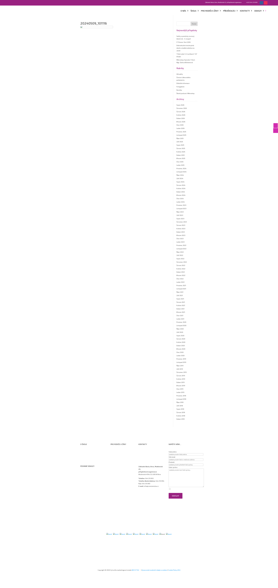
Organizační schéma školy (91, 452)
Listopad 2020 (181, 325)
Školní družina (117, 455)
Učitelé (143, 452)
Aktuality (179, 74)
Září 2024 (179, 178)
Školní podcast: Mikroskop (185, 93)
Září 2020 (179, 332)
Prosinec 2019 (181, 359)
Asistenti (144, 458)
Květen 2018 (180, 416)
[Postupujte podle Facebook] (261, 3)
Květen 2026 (180, 115)
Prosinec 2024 (181, 168)
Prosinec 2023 (181, 205)
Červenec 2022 (181, 262)
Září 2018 (179, 406)
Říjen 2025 (180, 138)
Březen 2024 (180, 195)
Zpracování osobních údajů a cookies (154, 570)
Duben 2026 (180, 118)
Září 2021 (179, 295)
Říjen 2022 (180, 252)
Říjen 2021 (179, 292)
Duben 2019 (180, 382)
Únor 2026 (180, 125)
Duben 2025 (180, 155)
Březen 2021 (180, 312)
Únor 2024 (180, 198)
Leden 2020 (180, 355)
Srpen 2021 (180, 299)
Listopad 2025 (181, 135)
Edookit (115, 463)
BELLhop (115, 466)
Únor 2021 (179, 315)
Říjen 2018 (179, 402)
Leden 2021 (180, 319)
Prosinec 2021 (181, 285)
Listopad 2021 (181, 289)
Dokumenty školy (88, 460)
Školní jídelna (117, 458)
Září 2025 (179, 142)
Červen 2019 (180, 376)
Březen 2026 (180, 122)
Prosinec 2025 (181, 132)
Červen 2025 (180, 148)
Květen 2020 (180, 342)
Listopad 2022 (181, 249)
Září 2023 (179, 215)
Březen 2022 (180, 275)
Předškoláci (229, 11)
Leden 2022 (180, 282)
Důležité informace (182, 83)
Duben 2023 (180, 232)
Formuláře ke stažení (120, 449)
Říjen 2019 (179, 366)
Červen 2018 (180, 412)
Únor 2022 (180, 279)
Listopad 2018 (181, 399)
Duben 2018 (180, 419)
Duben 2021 (180, 309)
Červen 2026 (180, 112)
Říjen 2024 (180, 175)
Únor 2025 (179, 162)
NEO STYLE (136, 570)
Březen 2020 (180, 349)
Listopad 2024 (181, 172)
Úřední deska (87, 455)
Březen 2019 (180, 386)
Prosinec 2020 (181, 322)
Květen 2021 (180, 305)
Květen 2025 (180, 152)
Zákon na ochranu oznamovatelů (93, 477)
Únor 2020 (180, 352)
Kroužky (115, 452)
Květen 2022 (180, 269)
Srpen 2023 (180, 219)
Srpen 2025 (180, 145)
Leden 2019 (180, 392)
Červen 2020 (180, 339)
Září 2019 (179, 369)
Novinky (179, 90)
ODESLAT (175, 496)
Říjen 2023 (180, 212)
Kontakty (245, 11)
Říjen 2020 (180, 329)
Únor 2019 (179, 389)
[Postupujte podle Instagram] (265, 3)
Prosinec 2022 (181, 245)
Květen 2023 (180, 228)
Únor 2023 (180, 238)
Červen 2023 (180, 225)
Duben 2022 (180, 272)
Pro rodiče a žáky (209, 11)
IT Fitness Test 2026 (183, 42)
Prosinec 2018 (181, 396)
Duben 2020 (180, 345)
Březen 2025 (180, 158)
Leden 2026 (180, 128)
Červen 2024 (180, 185)
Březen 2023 (180, 235)
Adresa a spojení (146, 449)
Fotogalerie (180, 87)
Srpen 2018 (180, 409)
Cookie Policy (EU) (174, 570)
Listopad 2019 (181, 362)
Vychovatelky (145, 455)
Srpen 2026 (180, 105)
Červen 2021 (180, 302)
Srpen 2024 (180, 182)
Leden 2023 (180, 242)
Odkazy (258, 11)
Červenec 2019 (181, 372)
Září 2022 (179, 255)
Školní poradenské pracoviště (92, 458)
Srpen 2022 (180, 259)
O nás (183, 11)
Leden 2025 (180, 165)
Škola (193, 11)
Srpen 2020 (180, 335)
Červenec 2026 (181, 108)
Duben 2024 (180, 192)
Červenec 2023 (181, 222)
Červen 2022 (180, 265)
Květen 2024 (180, 188)
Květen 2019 (180, 379)
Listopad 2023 (181, 208)
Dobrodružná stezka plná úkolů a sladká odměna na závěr (185, 48)
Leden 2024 (180, 202)
